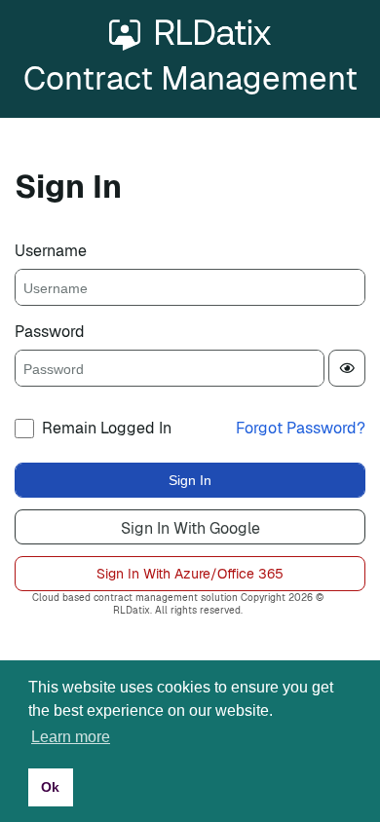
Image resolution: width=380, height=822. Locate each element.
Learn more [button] (70, 737)
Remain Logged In (106, 428)
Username (51, 251)
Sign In (190, 480)
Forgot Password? (300, 428)
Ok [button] (50, 787)
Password (50, 331)
